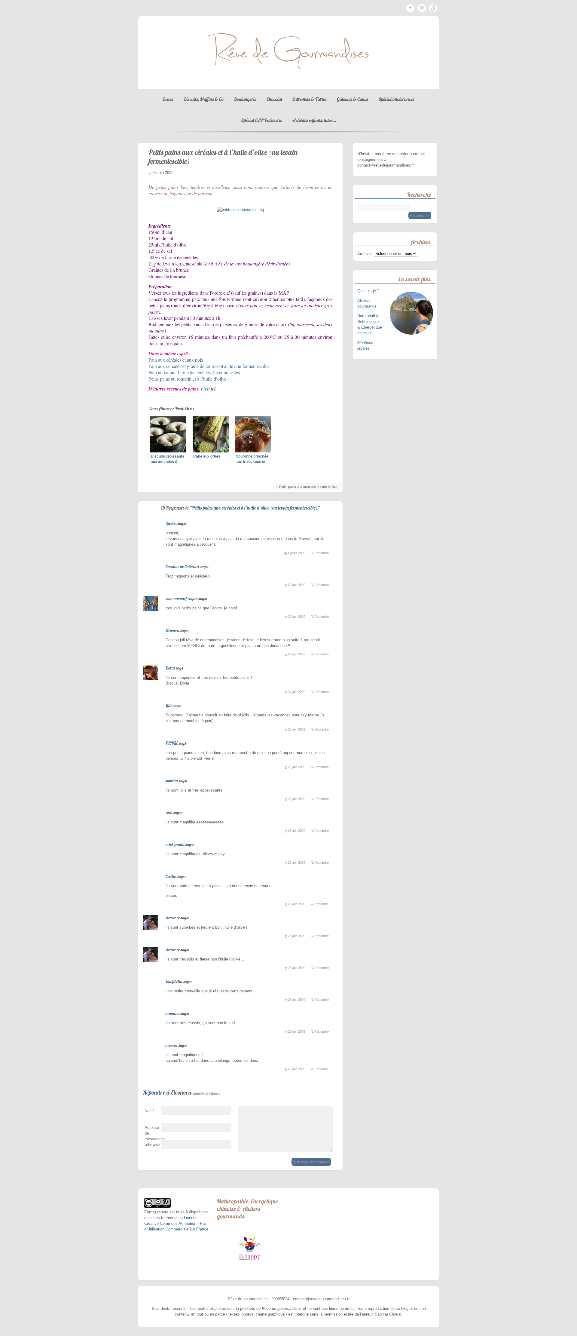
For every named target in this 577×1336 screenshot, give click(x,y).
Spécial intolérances (396, 99)
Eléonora (172, 630)
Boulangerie (245, 99)
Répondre (321, 553)
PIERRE (172, 743)
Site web (152, 1144)
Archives (365, 253)
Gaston (171, 523)
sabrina (172, 780)
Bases (168, 99)
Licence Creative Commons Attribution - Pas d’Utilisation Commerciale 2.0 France (176, 1223)
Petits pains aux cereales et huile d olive (308, 487)
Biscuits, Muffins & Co (204, 99)
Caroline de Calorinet (182, 566)
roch (169, 812)
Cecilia (171, 876)
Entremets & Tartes (309, 99)
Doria (170, 668)
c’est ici (208, 388)
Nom (149, 1110)
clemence (173, 918)
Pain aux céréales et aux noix (175, 360)
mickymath (175, 844)
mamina (173, 1013)
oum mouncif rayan (182, 598)
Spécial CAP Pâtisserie (261, 120)
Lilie (169, 705)
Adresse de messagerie (153, 1134)
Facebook (410, 8)
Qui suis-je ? (368, 291)
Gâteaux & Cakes (352, 99)
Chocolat (274, 99)
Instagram (433, 8)
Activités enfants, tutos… (314, 120)
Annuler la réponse (206, 1093)
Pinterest (421, 8)
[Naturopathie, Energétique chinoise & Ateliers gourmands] (249, 1248)
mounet (172, 1045)
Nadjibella (174, 981)
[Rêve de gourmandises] (288, 83)
